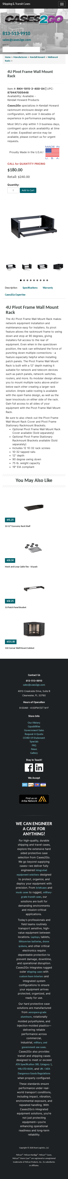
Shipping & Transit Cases (16, 4)
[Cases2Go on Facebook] (29, 768)
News (34, 749)
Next (58, 268)
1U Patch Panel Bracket (15, 607)
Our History (34, 723)
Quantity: (13, 184)
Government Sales (34, 730)
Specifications (30, 288)
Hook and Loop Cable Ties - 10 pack (21, 567)
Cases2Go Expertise (15, 295)
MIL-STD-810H (25, 1069)
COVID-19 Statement (34, 738)
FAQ (34, 745)
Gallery (34, 753)
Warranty (48, 288)
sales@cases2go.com (34, 685)
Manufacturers (20, 57)
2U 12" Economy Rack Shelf (17, 526)
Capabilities (34, 726)
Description (11, 288)
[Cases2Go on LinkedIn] (39, 768)
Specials (34, 741)
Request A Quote (34, 734)
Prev (9, 268)
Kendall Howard (37, 57)
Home (8, 57)
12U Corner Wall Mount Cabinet (19, 648)
